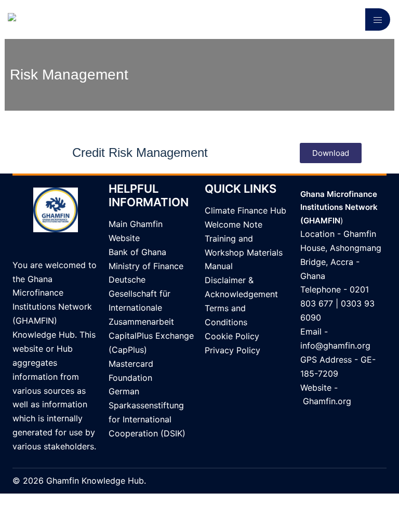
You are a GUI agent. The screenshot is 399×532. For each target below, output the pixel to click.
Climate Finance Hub (245, 210)
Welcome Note (233, 224)
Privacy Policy (232, 350)
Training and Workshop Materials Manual (244, 252)
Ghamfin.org (327, 401)
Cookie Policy (232, 336)
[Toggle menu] (377, 19)
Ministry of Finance (146, 266)
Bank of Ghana (137, 252)
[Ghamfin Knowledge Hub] (61, 19)
